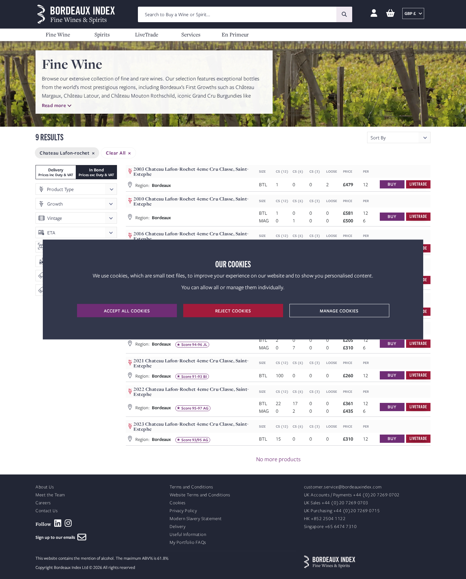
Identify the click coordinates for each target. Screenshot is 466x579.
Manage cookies (339, 311)
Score (186, 344)
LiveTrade (146, 34)
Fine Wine (58, 34)
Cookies (178, 503)
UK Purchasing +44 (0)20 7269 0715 (342, 510)
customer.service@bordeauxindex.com (343, 487)
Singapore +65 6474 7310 (330, 526)
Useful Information (188, 534)
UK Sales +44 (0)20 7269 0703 (336, 503)
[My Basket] (390, 13)
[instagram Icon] (68, 523)
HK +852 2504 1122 (325, 518)
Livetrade (418, 184)
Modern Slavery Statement (196, 518)
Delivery (177, 526)
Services (190, 34)
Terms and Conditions (191, 487)
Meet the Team (50, 495)
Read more (54, 105)
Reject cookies (233, 311)
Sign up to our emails (56, 537)
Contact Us (47, 510)
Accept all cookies (127, 311)
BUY (392, 184)
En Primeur (235, 34)
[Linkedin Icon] (57, 523)
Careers (43, 503)
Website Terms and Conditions (200, 495)
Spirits (102, 34)
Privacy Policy (183, 510)
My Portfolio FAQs (188, 542)
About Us (45, 487)
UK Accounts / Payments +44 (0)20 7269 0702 (352, 495)
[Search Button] (344, 14)
